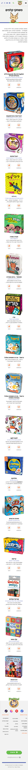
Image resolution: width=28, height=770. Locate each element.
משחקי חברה (15, 721)
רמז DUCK (14, 680)
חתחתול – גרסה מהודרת (14, 277)
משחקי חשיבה (24, 723)
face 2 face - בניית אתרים (14, 767)
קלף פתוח (14, 639)
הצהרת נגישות (5, 729)
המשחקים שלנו (5, 718)
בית (26, 718)
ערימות (14, 559)
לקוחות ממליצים (5, 721)
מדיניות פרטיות (5, 731)
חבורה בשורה (14, 237)
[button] (25, 3)
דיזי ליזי (14, 196)
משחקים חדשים (24, 721)
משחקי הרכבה (15, 718)
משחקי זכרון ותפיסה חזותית (14, 729)
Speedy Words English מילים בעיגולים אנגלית (14, 75)
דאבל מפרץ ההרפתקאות (14, 116)
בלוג (7, 723)
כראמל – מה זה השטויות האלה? (14, 357)
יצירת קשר (6, 734)
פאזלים (16, 723)
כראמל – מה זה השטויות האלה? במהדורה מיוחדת (14, 397)
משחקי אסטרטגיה (23, 730)
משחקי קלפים (24, 733)
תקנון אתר (6, 726)
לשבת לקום (14, 438)
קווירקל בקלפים (14, 599)
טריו (14, 317)
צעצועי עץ (16, 726)
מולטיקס (14, 478)
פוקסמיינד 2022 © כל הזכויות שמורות (14, 765)
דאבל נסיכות (14, 156)
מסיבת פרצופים (14, 518)
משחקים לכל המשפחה (24, 727)
